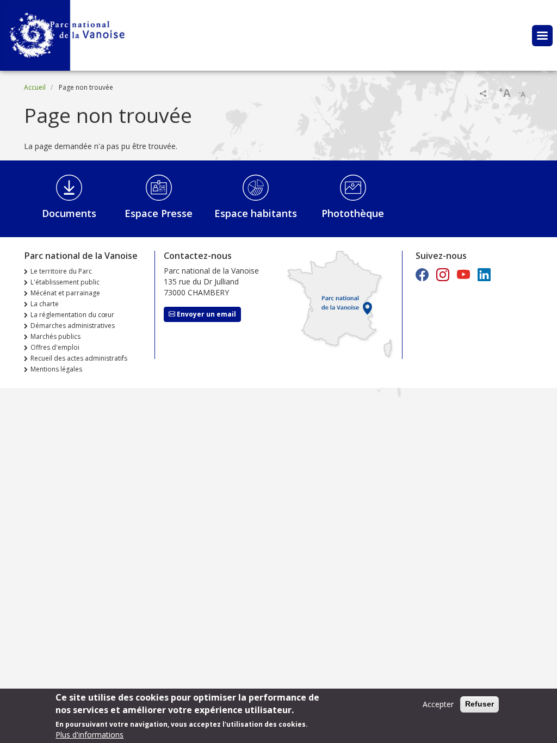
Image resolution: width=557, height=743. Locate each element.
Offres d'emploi (54, 347)
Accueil (35, 87)
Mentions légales (56, 369)
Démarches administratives (72, 325)
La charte (44, 303)
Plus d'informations (89, 734)
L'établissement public (65, 282)
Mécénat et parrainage (65, 293)
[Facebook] (422, 274)
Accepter (438, 704)
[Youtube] (463, 274)
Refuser (479, 703)
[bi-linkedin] (484, 274)
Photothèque (352, 213)
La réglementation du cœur (72, 314)
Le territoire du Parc (61, 271)
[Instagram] (442, 274)
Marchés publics (55, 336)
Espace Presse (159, 213)
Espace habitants (255, 213)
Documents (69, 213)
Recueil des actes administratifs (78, 358)
